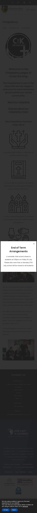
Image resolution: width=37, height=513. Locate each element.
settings (25, 506)
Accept (6, 510)
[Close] (34, 244)
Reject (14, 510)
